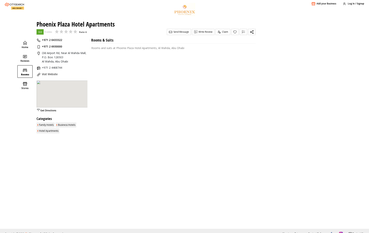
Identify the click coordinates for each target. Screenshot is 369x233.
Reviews (25, 60)
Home (25, 47)
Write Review (204, 31)
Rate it (83, 32)
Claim (224, 31)
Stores (25, 88)
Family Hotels (46, 124)
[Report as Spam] (243, 32)
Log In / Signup (355, 3)
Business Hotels (66, 124)
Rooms (25, 74)
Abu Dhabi (17, 8)
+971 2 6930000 (52, 46)
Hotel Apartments (48, 130)
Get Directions (48, 110)
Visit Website (50, 74)
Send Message (180, 31)
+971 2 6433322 (52, 40)
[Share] (252, 32)
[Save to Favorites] (235, 32)
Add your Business (326, 3)
